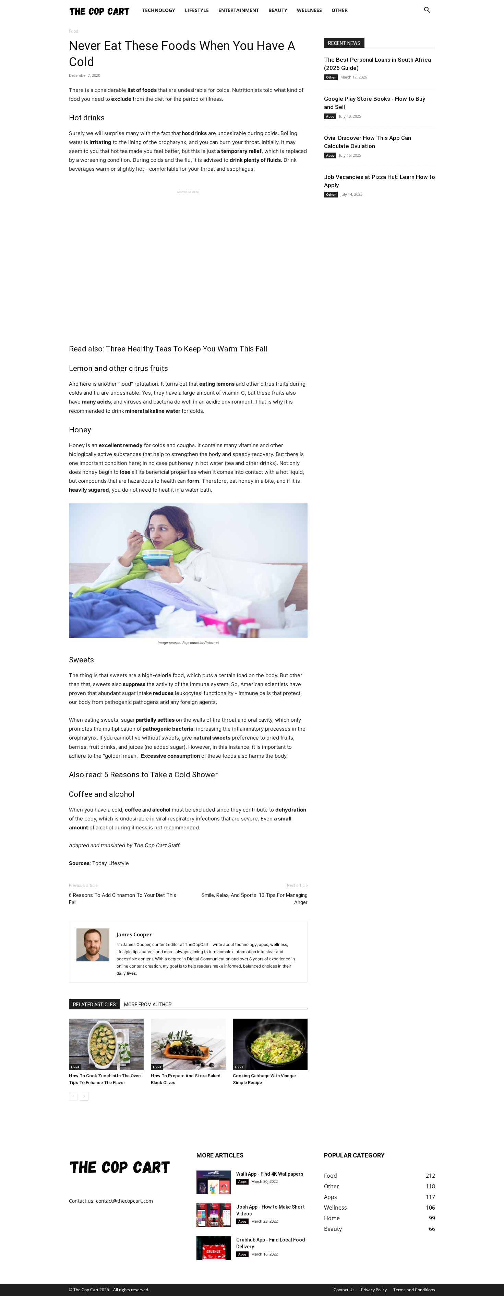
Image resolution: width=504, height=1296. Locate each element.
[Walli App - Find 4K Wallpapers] (213, 1182)
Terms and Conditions (414, 1290)
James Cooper (134, 934)
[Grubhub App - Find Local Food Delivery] (213, 1248)
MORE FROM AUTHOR (148, 1004)
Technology (158, 10)
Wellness (309, 10)
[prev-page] (73, 1096)
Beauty (277, 10)
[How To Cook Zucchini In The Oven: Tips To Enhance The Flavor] (106, 1044)
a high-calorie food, (161, 675)
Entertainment (238, 10)
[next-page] (84, 1096)
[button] (427, 11)
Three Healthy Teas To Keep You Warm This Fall (187, 349)
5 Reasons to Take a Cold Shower (161, 774)
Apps (330, 116)
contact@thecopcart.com (124, 1201)
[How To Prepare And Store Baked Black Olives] (188, 1044)
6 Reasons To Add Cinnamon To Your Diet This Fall (122, 898)
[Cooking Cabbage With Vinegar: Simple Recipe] (270, 1044)
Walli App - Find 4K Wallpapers (269, 1174)
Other (340, 10)
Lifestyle (197, 10)
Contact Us (344, 1290)
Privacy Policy (374, 1290)
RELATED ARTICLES (94, 1004)
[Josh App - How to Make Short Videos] (213, 1215)
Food (75, 1067)
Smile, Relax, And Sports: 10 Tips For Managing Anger (255, 898)
